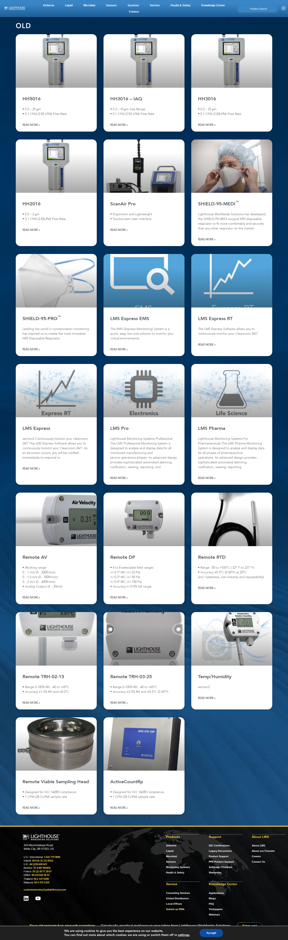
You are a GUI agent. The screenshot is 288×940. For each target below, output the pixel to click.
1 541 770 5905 (52, 857)
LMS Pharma (211, 428)
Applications (216, 893)
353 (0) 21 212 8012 (42, 860)
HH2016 (31, 204)
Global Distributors (177, 898)
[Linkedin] (26, 898)
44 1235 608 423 (38, 864)
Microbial (171, 856)
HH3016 (207, 99)
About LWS (258, 845)
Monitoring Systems (178, 867)
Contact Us (258, 861)
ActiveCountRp (126, 782)
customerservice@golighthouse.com (45, 889)
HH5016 (31, 99)
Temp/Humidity (215, 677)
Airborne (171, 845)
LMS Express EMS (129, 318)
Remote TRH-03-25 (131, 677)
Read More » (31, 125)
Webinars (214, 914)
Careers (256, 856)
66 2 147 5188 (41, 878)
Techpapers (216, 909)
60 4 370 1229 (41, 882)
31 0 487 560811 (42, 867)
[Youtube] (38, 898)
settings (183, 935)
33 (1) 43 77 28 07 (42, 871)
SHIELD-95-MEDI (218, 204)
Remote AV (34, 557)
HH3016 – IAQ (126, 99)
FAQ (211, 903)
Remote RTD (212, 557)
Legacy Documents (220, 851)
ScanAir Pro (123, 204)
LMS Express (36, 428)
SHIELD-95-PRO (41, 318)
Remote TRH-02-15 (43, 677)
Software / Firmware (220, 867)
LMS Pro (119, 428)
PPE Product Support (221, 861)
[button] (49, 5)
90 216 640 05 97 (41, 875)
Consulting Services (178, 893)
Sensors (171, 861)
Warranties (215, 872)
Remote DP (122, 557)
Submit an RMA (175, 909)
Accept (211, 933)
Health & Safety (175, 872)
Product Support (219, 856)
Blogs (212, 898)
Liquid (170, 851)
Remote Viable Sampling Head (55, 782)
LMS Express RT (215, 318)
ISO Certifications (219, 845)
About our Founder (263, 851)
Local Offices (174, 903)
